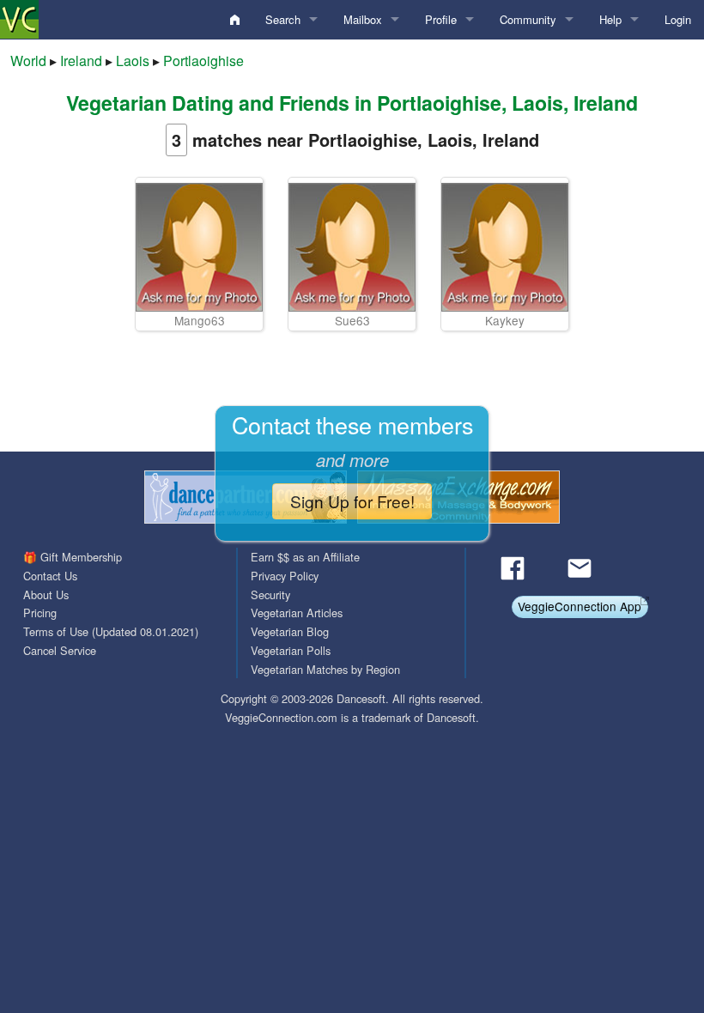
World (28, 60)
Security (270, 594)
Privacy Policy (285, 575)
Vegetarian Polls (291, 650)
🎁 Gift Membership (72, 557)
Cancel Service (59, 650)
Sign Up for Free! (352, 501)
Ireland (81, 60)
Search (282, 19)
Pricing (40, 612)
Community (528, 19)
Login (678, 19)
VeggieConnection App (579, 606)
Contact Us (50, 575)
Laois (132, 60)
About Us (46, 594)
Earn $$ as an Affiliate (305, 557)
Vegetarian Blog (290, 631)
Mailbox (362, 19)
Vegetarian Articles (297, 612)
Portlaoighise (203, 60)
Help (610, 19)
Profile (441, 19)
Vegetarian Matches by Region (325, 669)
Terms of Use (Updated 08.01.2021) (110, 631)
